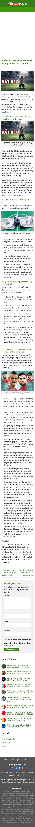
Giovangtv (16, 782)
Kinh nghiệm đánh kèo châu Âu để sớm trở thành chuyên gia (26, 572)
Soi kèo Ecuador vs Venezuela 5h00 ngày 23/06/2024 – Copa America (19, 672)
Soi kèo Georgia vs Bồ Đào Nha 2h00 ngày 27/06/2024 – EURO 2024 (20, 706)
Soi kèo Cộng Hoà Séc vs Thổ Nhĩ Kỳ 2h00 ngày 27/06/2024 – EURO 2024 (20, 713)
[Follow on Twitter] (19, 768)
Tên (5, 612)
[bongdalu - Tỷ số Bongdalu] (17, 3)
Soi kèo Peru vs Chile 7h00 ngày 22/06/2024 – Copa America (18, 679)
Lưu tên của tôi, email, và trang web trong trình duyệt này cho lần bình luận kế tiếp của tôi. (17, 642)
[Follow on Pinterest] (22, 768)
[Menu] (1, 3)
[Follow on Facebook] (12, 768)
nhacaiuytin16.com (27, 782)
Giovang (10, 782)
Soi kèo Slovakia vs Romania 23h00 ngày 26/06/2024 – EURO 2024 (19, 726)
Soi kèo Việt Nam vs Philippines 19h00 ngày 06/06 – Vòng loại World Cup (19, 699)
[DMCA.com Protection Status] (17, 788)
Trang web (7, 630)
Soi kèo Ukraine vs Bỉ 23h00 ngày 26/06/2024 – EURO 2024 (19, 719)
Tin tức (3, 58)
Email (6, 621)
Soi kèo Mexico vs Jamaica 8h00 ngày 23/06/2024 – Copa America (18, 666)
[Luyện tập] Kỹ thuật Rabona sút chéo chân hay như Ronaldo (9, 572)
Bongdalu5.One (16, 791)
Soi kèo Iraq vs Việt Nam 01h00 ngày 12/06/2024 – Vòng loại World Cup (20, 692)
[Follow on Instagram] (15, 768)
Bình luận (7, 595)
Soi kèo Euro (5, 743)
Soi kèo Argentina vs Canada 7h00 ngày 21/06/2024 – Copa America (19, 685)
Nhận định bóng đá (8, 739)
